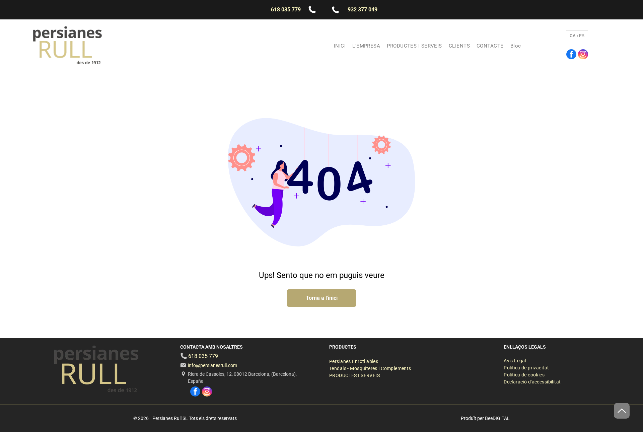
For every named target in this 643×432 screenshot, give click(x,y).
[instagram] (583, 55)
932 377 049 (362, 9)
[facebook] (571, 55)
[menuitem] (340, 46)
